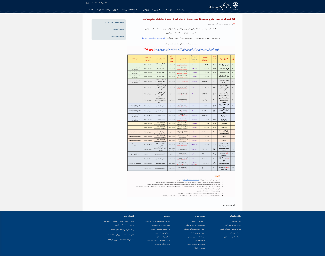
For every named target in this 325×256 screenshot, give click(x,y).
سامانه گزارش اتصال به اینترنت (196, 244)
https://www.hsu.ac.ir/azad (153, 38)
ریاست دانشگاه (236, 221)
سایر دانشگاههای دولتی (162, 244)
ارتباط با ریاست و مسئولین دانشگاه (194, 229)
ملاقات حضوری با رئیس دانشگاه (195, 225)
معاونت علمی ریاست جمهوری (161, 225)
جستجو (90, 9)
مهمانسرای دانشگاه (199, 248)
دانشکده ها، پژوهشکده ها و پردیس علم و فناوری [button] (118, 9)
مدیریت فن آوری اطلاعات (197, 233)
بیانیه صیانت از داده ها (198, 221)
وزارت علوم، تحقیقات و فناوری (160, 229)
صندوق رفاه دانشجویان (163, 237)
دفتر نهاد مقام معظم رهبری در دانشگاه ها (157, 221)
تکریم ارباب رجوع (200, 240)
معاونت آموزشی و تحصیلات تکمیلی (230, 229)
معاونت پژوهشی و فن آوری (233, 225)
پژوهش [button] (146, 9)
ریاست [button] (181, 9)
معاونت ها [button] (169, 9)
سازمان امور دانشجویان (163, 233)
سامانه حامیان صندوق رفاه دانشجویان (158, 240)
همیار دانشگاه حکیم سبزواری (196, 237)
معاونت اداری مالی (235, 233)
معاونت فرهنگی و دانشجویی (232, 237)
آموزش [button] (157, 9)
